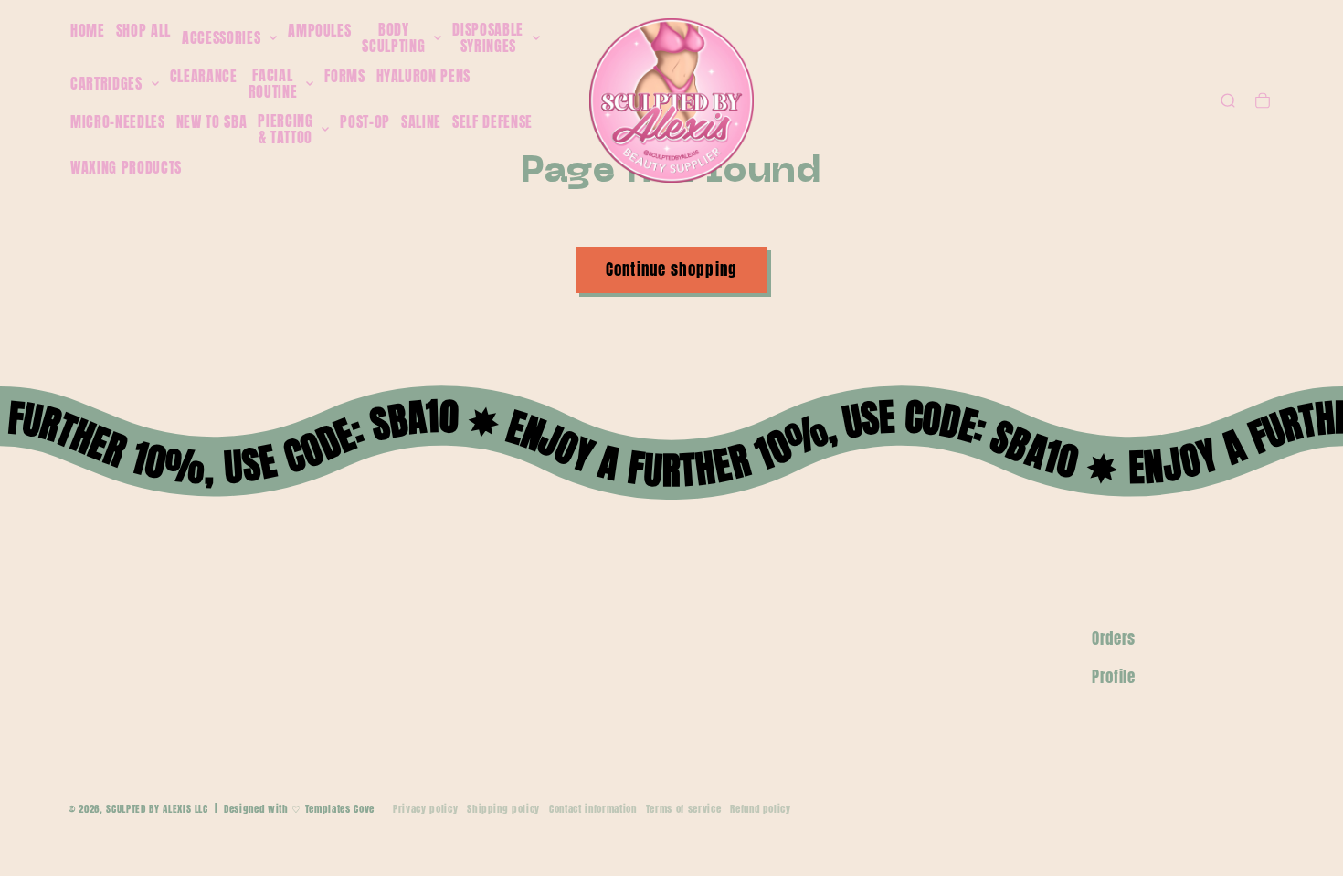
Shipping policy (503, 809)
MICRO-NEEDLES (117, 121)
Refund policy (760, 809)
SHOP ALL (143, 30)
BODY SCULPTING (393, 38)
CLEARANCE (204, 76)
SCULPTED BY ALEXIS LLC (157, 809)
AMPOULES (319, 30)
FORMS (344, 76)
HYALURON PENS (423, 76)
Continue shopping (671, 269)
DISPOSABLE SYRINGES (487, 38)
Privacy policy (425, 809)
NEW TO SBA (212, 121)
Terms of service (684, 809)
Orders (1114, 638)
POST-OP (365, 121)
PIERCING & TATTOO (285, 129)
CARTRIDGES (106, 84)
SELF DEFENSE (492, 121)
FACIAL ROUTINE (273, 84)
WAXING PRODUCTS (126, 167)
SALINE (421, 121)
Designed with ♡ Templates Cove (299, 809)
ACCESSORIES (221, 38)
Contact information (593, 809)
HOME (87, 30)
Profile (1114, 677)
